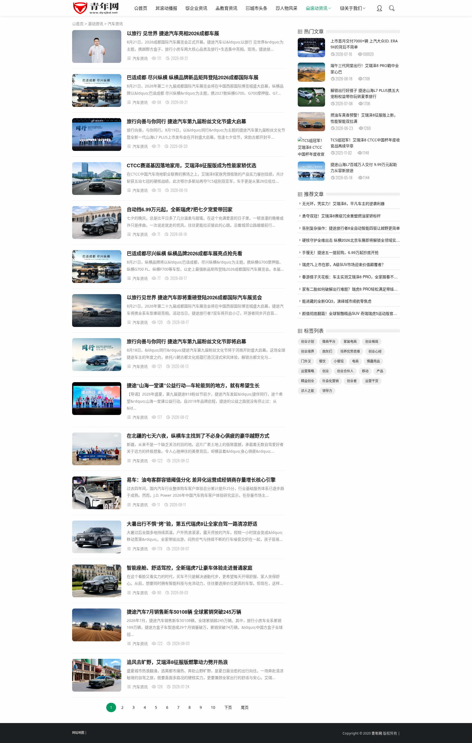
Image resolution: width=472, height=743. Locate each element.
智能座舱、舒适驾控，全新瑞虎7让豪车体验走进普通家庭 (189, 567)
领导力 (327, 390)
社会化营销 (330, 381)
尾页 (245, 707)
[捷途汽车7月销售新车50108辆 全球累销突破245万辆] (96, 626)
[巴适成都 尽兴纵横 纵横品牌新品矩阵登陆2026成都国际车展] (96, 91)
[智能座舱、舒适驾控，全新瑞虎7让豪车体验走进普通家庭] (96, 581)
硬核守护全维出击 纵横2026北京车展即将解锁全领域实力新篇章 (356, 240)
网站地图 (78, 732)
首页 (142, 8)
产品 (380, 371)
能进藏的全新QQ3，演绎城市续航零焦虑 (336, 301)
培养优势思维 (350, 351)
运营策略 (307, 371)
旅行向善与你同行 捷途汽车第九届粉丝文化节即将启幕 (186, 341)
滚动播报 (168, 8)
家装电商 (350, 341)
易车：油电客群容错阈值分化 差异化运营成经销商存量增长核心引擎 (201, 479)
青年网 (376, 733)
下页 (228, 707)
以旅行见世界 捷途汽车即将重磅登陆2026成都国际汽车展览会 (194, 297)
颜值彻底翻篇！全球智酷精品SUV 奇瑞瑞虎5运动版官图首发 (353, 313)
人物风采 (288, 8)
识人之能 (307, 390)
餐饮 (322, 361)
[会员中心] (379, 8)
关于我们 (353, 8)
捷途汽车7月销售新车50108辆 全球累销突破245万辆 (184, 611)
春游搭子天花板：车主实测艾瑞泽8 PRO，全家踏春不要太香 (353, 276)
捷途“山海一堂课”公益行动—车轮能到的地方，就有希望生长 (193, 385)
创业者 (352, 381)
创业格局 (371, 341)
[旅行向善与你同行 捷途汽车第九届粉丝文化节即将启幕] (96, 355)
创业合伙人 (345, 371)
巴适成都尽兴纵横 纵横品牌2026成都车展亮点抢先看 (184, 253)
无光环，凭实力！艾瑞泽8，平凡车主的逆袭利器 (343, 203)
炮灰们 (327, 351)
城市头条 (258, 8)
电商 (355, 361)
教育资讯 (228, 8)
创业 (325, 371)
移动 (365, 371)
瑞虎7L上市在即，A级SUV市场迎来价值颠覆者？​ (343, 264)
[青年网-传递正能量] (97, 13)
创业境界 (307, 351)
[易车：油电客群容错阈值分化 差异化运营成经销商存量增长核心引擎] (96, 493)
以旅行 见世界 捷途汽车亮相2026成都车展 (173, 33)
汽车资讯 (115, 23)
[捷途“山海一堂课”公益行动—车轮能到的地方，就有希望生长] (96, 399)
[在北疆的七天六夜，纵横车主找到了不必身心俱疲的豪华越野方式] (96, 449)
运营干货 (371, 381)
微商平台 (328, 341)
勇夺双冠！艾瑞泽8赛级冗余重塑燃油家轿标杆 (341, 215)
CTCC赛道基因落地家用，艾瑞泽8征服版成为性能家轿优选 (191, 165)
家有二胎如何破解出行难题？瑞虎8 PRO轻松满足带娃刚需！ (353, 289)
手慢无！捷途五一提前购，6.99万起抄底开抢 (340, 252)
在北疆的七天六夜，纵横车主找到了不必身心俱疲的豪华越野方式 (198, 435)
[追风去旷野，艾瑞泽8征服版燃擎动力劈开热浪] (96, 676)
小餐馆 (339, 361)
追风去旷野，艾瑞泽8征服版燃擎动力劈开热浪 (177, 662)
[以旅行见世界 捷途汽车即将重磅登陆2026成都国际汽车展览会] (96, 311)
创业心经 (375, 351)
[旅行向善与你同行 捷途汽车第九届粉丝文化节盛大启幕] (96, 135)
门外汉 (306, 361)
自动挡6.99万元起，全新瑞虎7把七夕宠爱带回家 (179, 209)
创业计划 (307, 341)
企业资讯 (198, 8)
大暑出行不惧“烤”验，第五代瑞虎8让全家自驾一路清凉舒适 (192, 523)
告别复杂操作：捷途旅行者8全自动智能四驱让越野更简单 (351, 228)
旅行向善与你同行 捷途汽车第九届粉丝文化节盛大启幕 (186, 121)
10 (213, 707)
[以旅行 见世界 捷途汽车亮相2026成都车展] (96, 47)
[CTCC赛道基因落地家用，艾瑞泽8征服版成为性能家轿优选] (96, 179)
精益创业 (307, 381)
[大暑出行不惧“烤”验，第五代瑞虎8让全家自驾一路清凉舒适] (96, 537)
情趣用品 (373, 361)
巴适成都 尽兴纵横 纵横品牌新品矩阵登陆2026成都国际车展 (192, 77)
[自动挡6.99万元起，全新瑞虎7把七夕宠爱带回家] (96, 223)
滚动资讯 (319, 8)
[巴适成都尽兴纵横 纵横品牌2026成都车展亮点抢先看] (96, 267)
